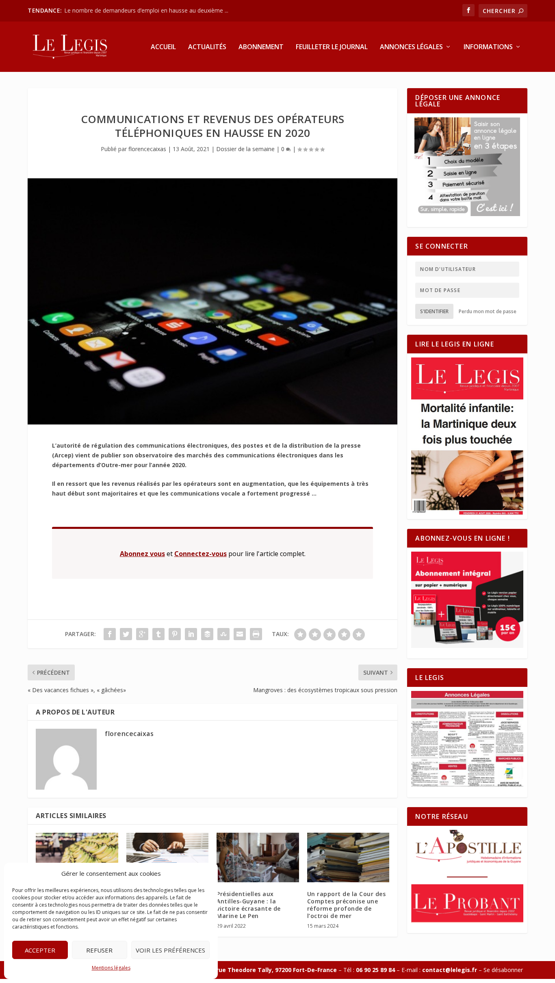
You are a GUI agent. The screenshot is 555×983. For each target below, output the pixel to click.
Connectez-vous (200, 553)
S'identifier (434, 311)
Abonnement (261, 47)
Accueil (163, 47)
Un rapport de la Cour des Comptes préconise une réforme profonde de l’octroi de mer (346, 905)
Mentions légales (111, 967)
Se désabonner (503, 970)
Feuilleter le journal (332, 47)
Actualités (207, 47)
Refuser (99, 950)
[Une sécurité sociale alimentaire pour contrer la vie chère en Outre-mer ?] (77, 857)
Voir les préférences (170, 950)
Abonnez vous (142, 553)
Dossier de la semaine (245, 149)
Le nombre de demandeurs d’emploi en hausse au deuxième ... (146, 10)
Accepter (40, 950)
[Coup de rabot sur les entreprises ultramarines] (167, 857)
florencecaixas (147, 149)
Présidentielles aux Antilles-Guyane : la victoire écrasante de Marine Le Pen (249, 905)
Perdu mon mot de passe (487, 311)
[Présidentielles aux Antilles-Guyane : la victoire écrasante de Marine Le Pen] (258, 857)
